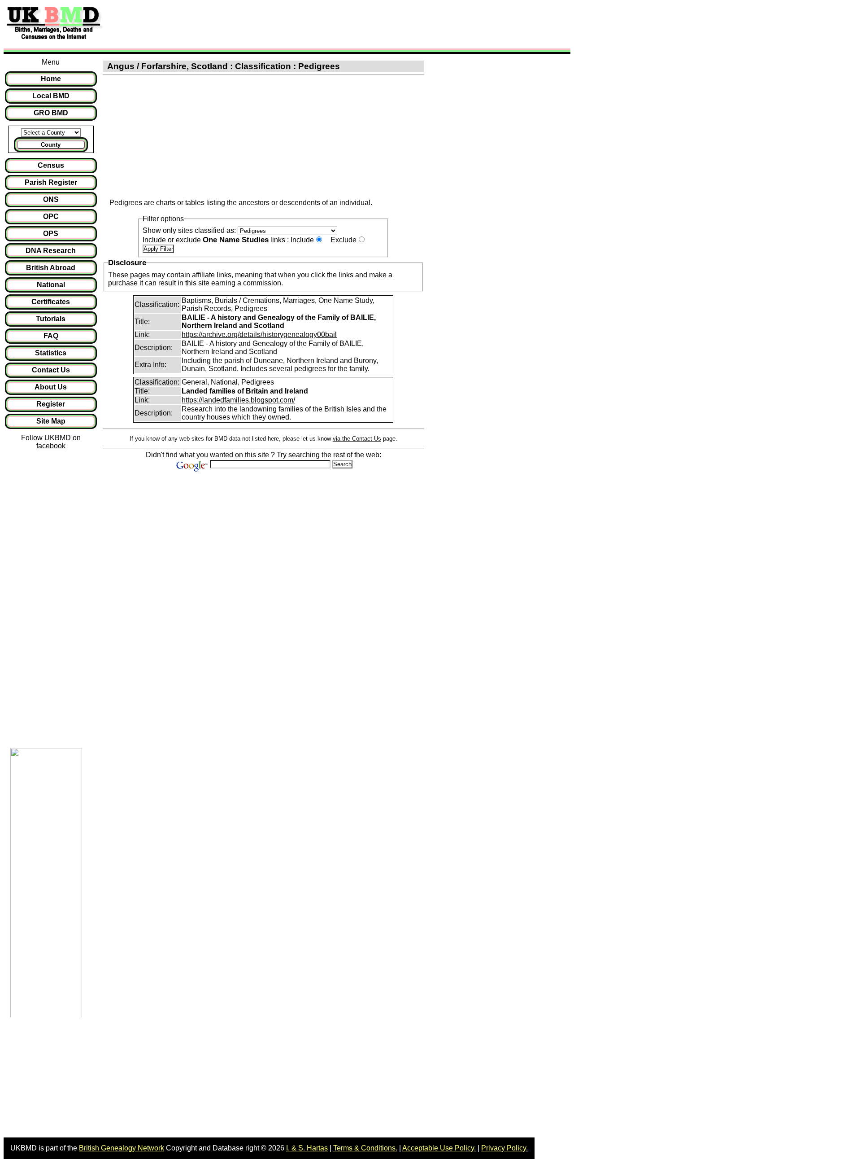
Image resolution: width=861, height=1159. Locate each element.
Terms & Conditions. (365, 1148)
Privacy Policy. (504, 1148)
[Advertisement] (271, 24)
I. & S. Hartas (307, 1148)
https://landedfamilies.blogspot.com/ (238, 400)
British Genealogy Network (121, 1148)
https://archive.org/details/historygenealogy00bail (259, 334)
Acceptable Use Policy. (439, 1148)
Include (302, 240)
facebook (50, 446)
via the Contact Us (357, 438)
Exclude (343, 240)
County (51, 144)
